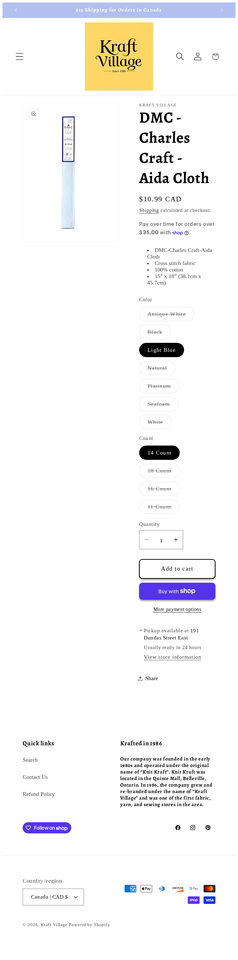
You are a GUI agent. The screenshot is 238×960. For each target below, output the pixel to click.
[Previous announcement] (16, 10)
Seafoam (163, 406)
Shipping (149, 210)
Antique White (171, 316)
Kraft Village (54, 924)
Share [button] (151, 678)
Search (30, 760)
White (160, 424)
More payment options (177, 609)
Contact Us (35, 777)
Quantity (149, 524)
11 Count (163, 508)
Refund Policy (39, 794)
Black (159, 334)
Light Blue (162, 350)
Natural (161, 370)
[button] (19, 56)
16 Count (164, 490)
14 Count (159, 453)
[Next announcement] (222, 10)
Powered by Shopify (89, 924)
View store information (172, 657)
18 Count (164, 472)
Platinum (163, 388)
